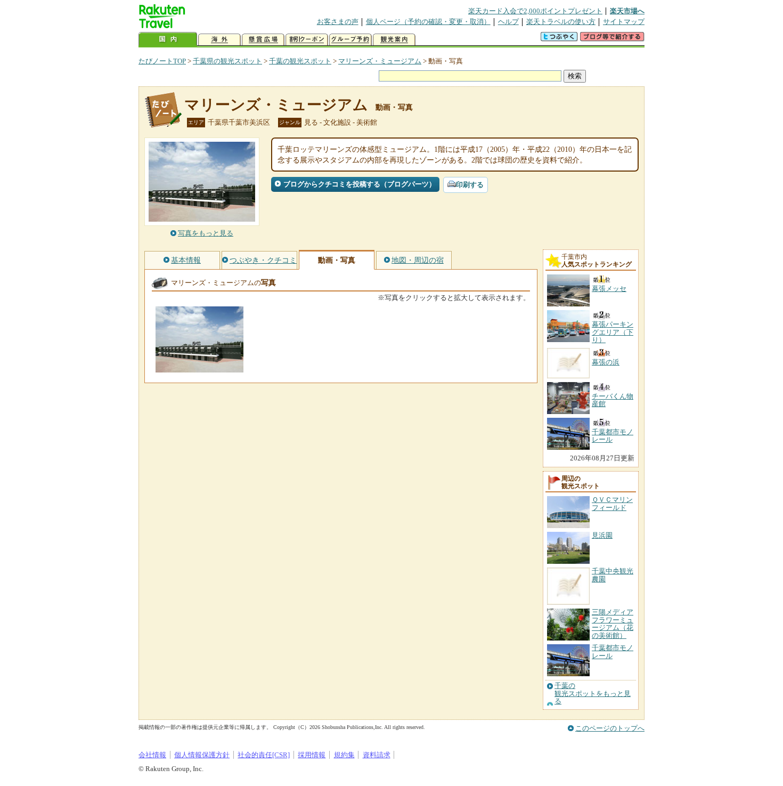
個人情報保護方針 (202, 755)
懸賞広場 (263, 39)
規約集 (344, 755)
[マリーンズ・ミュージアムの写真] (199, 367)
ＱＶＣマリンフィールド (612, 503)
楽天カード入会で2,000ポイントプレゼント (535, 11)
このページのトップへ (610, 728)
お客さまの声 (337, 22)
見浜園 (602, 535)
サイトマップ (624, 22)
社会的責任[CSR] (264, 755)
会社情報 (152, 755)
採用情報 (311, 755)
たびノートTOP (162, 61)
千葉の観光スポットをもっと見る (592, 693)
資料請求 (376, 755)
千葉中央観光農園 (612, 574)
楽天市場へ (627, 11)
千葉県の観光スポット (227, 61)
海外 (219, 39)
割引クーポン (307, 39)
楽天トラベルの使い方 (561, 22)
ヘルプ (508, 22)
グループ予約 (350, 39)
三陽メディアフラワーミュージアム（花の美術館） (612, 623)
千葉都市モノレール (612, 651)
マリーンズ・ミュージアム (379, 61)
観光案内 (394, 39)
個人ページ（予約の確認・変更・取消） (428, 22)
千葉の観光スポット (300, 61)
